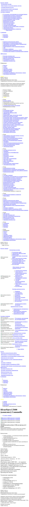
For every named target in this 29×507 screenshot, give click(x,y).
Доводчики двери (7, 159)
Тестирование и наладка (8, 59)
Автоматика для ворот (8, 156)
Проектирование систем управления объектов (14, 46)
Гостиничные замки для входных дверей (12, 115)
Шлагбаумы (6, 154)
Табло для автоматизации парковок (11, 144)
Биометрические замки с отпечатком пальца (13, 124)
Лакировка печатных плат (9, 60)
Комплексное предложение (9, 45)
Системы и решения (5, 12)
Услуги (2, 39)
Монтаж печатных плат (8, 58)
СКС (4, 47)
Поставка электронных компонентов (11, 57)
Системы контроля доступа (7, 7)
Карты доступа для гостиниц (10, 126)
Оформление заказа (7, 70)
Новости (5, 65)
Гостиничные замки (7, 111)
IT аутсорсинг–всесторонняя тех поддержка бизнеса (15, 14)
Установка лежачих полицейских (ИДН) (12, 50)
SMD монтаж (4, 53)
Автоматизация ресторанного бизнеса (12, 16)
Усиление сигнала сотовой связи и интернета (13, 26)
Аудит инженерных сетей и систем (11, 19)
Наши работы (9, 30)
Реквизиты (5, 35)
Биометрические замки (8, 171)
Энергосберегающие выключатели (11, 120)
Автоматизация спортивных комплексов (12, 18)
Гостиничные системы (6, 4)
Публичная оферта (7, 71)
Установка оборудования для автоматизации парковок (15, 51)
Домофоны (5, 151)
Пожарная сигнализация (9, 22)
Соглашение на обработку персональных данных (14, 72)
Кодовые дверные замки (8, 127)
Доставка (5, 67)
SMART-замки (6, 113)
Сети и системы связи (8, 24)
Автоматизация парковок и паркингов (12, 28)
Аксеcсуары (6, 157)
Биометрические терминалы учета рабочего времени (15, 170)
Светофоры (5, 141)
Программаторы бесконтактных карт (11, 128)
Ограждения (6, 162)
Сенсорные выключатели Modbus (11, 129)
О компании (3, 32)
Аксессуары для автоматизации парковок (12, 138)
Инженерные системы (8, 21)
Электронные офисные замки (10, 112)
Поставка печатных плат (9, 56)
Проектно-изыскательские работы (11, 41)
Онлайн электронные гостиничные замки (13, 122)
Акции (2, 76)
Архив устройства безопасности (10, 139)
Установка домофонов (8, 49)
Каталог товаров (4, 2)
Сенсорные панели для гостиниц (10, 121)
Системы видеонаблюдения (9, 25)
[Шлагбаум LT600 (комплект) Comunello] (10, 418)
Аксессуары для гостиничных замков (11, 123)
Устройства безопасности (9, 145)
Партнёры (5, 37)
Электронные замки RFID (9, 130)
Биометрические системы (7, 10)
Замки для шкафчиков (8, 161)
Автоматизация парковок (9, 136)
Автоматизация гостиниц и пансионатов (12, 15)
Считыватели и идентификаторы (10, 152)
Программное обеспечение (9, 74)
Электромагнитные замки (9, 164)
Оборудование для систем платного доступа (11, 5)
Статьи (4, 66)
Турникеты (5, 153)
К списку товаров (7, 415)
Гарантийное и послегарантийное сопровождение (14, 44)
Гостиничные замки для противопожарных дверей (15, 118)
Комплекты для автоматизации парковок (12, 140)
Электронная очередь (8, 27)
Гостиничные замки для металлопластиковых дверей (15, 117)
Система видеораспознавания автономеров (13, 142)
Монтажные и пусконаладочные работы (12, 43)
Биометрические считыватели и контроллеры (13, 169)
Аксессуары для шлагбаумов (9, 158)
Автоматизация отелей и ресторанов (9, 9)
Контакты (5, 34)
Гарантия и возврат (7, 69)
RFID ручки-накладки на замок (10, 116)
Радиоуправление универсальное (10, 163)
